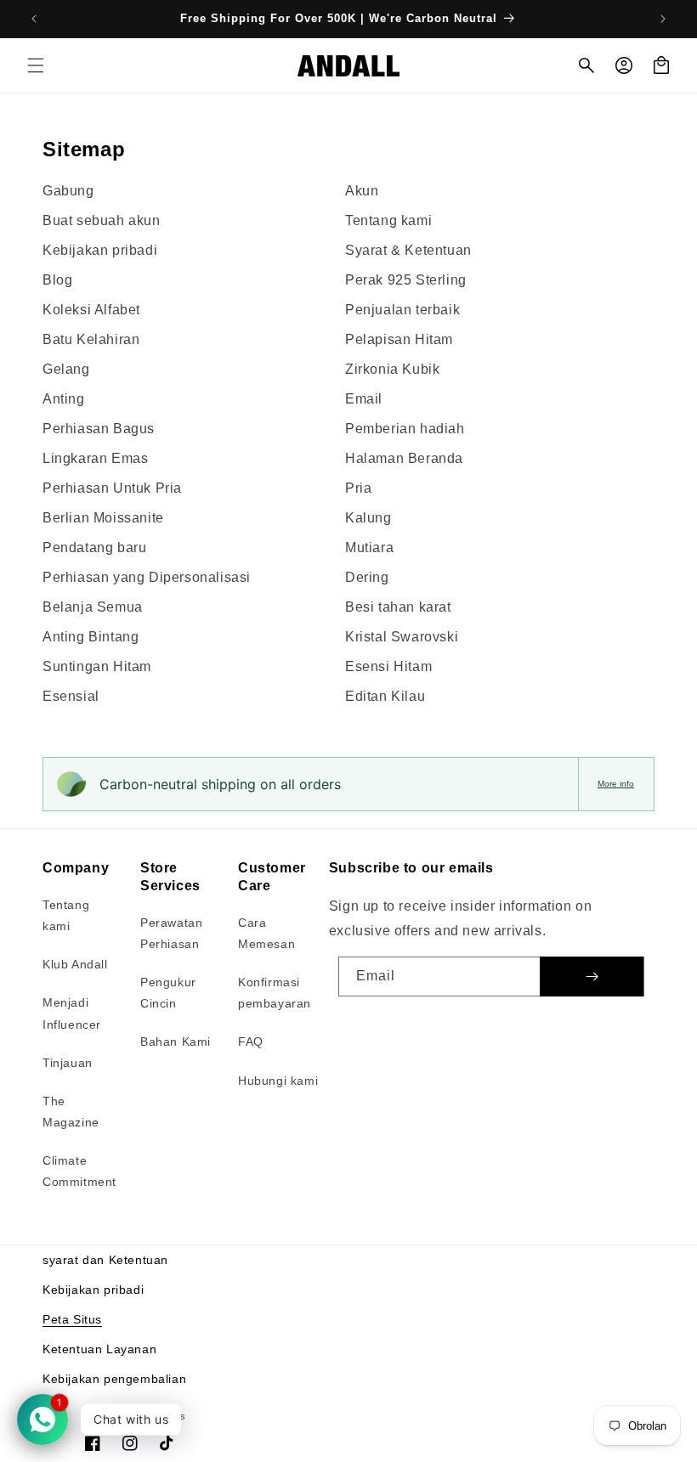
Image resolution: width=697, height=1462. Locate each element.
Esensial (70, 696)
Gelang (66, 369)
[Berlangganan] (591, 976)
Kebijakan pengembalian (114, 1379)
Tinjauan (67, 1063)
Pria (358, 488)
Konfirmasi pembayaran (274, 992)
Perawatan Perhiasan (171, 933)
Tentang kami (388, 220)
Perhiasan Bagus (98, 428)
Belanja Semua (92, 607)
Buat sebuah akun (101, 220)
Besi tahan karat (398, 607)
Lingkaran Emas (95, 458)
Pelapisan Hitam (399, 339)
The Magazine (70, 1111)
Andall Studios (153, 1416)
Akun (361, 190)
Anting (63, 399)
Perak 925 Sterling (406, 280)
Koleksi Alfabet (91, 309)
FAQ (251, 1041)
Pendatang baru (94, 547)
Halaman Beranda (404, 458)
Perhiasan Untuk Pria (112, 488)
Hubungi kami (278, 1080)
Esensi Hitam (388, 666)
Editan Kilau (385, 696)
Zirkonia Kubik (392, 369)
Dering (367, 577)
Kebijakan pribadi (99, 250)
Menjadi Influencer (71, 1013)
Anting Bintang (90, 636)
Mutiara (369, 547)
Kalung (368, 518)
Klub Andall (75, 964)
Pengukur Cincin (168, 992)
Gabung (68, 190)
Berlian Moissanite (103, 518)
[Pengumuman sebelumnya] (34, 18)
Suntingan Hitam (96, 666)
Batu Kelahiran (90, 339)
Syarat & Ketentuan (408, 250)
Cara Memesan (266, 933)
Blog (57, 280)
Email (363, 399)
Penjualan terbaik (402, 309)
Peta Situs (72, 1319)
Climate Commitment (79, 1171)
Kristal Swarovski (401, 636)
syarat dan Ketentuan (105, 1260)
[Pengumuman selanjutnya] (663, 18)
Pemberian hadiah (405, 428)
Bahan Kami (175, 1041)
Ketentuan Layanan (99, 1349)
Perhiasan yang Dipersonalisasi (146, 577)
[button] (35, 65)
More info (616, 783)
